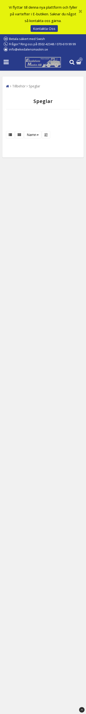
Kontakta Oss (44, 28)
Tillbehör (19, 86)
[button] (79, 62)
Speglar (34, 86)
